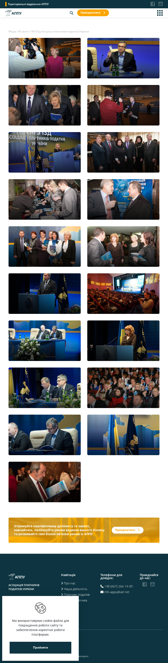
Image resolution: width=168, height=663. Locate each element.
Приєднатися (90, 12)
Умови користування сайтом (26, 647)
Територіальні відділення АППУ (28, 4)
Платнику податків (77, 594)
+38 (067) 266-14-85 (118, 586)
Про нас (69, 583)
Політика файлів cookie (23, 642)
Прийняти (40, 647)
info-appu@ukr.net (117, 592)
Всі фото (23, 31)
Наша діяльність (75, 589)
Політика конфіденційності (25, 636)
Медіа (12, 31)
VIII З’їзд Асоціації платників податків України (60, 31)
